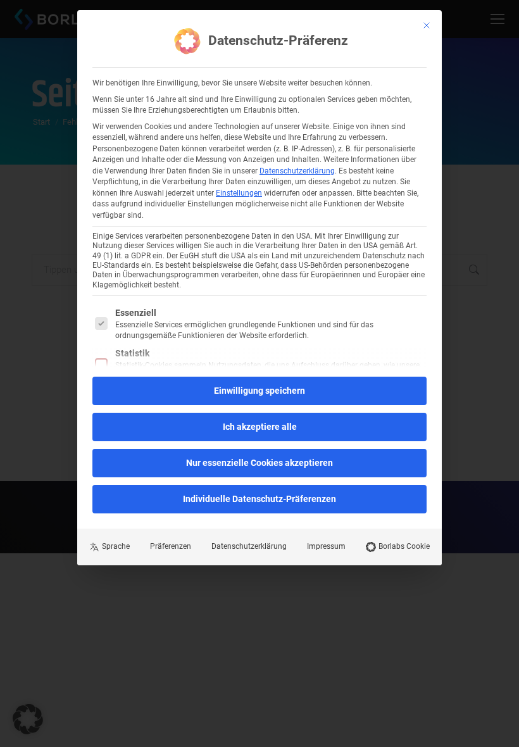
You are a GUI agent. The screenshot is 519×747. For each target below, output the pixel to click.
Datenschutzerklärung (297, 170)
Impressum (326, 546)
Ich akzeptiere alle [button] (260, 427)
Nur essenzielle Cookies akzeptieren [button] (259, 463)
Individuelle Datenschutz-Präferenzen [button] (259, 499)
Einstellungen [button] (239, 193)
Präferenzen (170, 546)
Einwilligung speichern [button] (259, 391)
